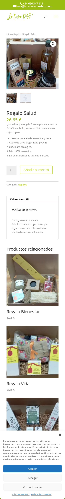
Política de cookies (21, 494)
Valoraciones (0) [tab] (19, 199)
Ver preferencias (32, 487)
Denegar (33, 478)
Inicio (9, 34)
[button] (60, 434)
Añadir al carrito (36, 169)
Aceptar (32, 468)
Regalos (18, 34)
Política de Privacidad (41, 494)
